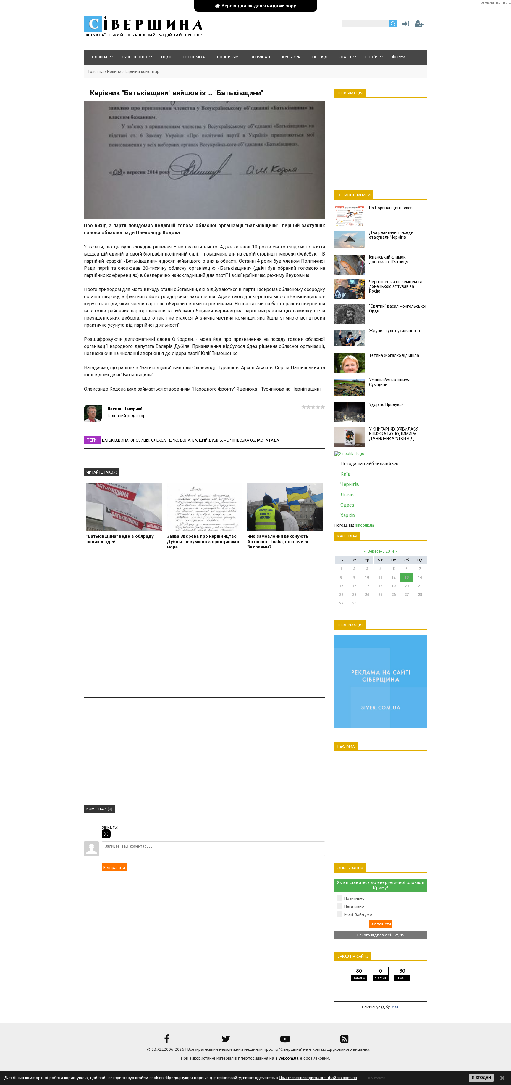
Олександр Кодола (170, 440)
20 (407, 586)
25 (380, 595)
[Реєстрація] (419, 25)
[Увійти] (404, 25)
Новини (114, 71)
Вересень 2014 (381, 551)
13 (407, 577)
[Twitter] (226, 1041)
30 (354, 603)
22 (341, 595)
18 (380, 586)
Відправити (114, 867)
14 (420, 577)
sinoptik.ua (364, 525)
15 (341, 586)
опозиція (139, 440)
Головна (96, 71)
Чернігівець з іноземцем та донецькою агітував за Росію (395, 286)
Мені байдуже (358, 914)
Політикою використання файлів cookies (318, 1077)
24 (367, 595)
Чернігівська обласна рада (251, 440)
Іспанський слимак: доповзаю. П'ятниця (388, 259)
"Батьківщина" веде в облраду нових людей (120, 539)
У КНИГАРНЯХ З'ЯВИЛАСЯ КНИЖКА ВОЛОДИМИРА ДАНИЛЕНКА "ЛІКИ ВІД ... (393, 434)
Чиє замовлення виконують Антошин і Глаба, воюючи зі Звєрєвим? (277, 542)
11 (380, 577)
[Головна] (143, 35)
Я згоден (481, 1078)
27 (407, 595)
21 (420, 586)
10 (367, 577)
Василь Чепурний (125, 409)
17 (367, 586)
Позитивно (354, 898)
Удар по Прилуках (386, 404)
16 (354, 586)
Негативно (354, 906)
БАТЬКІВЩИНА (115, 440)
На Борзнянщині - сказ (391, 208)
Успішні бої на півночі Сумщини (389, 382)
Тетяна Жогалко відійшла (394, 355)
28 (420, 595)
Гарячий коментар (142, 71)
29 (341, 603)
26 (394, 595)
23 (354, 595)
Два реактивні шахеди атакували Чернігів (391, 235)
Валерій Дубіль (207, 440)
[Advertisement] (204, 618)
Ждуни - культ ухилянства (394, 330)
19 (394, 586)
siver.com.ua (287, 1058)
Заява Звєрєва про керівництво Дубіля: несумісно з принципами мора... (203, 542)
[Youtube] (285, 1041)
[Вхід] (106, 833)
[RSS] (344, 1041)
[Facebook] (167, 1041)
